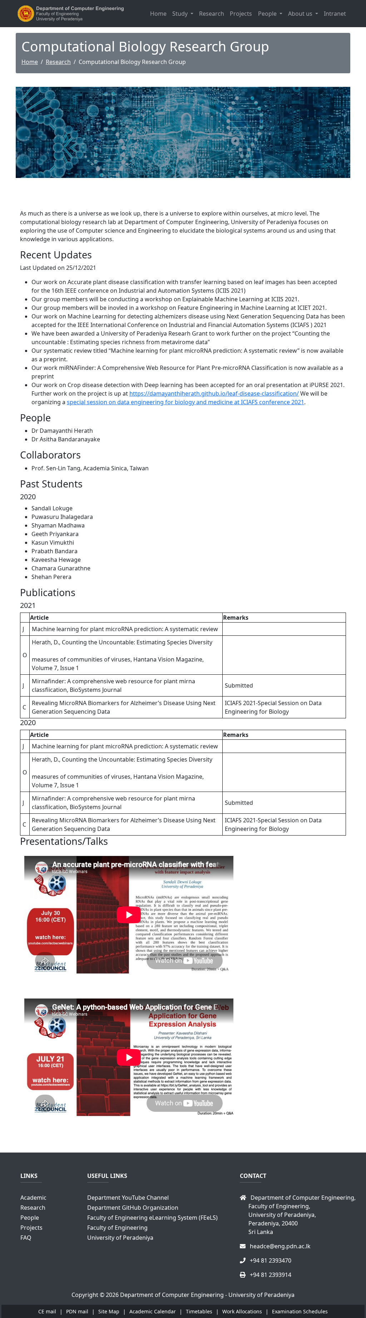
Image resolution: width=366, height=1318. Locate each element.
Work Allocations (242, 1311)
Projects (241, 14)
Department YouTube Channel (128, 1197)
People (268, 14)
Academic (33, 1197)
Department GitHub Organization (132, 1208)
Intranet (335, 14)
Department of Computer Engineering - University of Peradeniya (207, 1295)
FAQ (25, 1238)
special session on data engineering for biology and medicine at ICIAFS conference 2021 (185, 402)
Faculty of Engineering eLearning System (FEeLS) (152, 1218)
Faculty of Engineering (117, 1228)
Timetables (199, 1311)
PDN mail (77, 1311)
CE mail (47, 1311)
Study (180, 14)
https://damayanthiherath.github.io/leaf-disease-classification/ (214, 393)
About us (301, 14)
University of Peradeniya (120, 1238)
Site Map (108, 1311)
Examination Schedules (300, 1311)
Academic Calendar (153, 1311)
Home (158, 14)
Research (211, 14)
